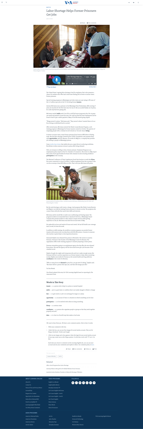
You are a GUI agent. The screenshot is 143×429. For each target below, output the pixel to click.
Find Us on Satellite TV (31, 402)
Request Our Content (31, 393)
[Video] (133, 2)
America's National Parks (32, 416)
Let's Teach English (53, 399)
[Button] (82, 23)
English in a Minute (53, 382)
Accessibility (29, 390)
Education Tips (53, 422)
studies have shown (55, 144)
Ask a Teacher (52, 419)
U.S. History (75, 422)
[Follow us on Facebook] (73, 382)
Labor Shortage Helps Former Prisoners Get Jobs (81, 77)
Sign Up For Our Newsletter (33, 396)
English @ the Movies (54, 385)
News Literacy (52, 402)
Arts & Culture (29, 424)
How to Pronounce (53, 407)
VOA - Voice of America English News (77, 78)
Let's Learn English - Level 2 (56, 396)
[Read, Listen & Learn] (138, 2)
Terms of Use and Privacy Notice (34, 387)
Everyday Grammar (54, 424)
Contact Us (28, 385)
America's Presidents (31, 419)
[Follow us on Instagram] (83, 382)
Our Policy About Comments (33, 407)
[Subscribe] (94, 382)
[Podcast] (90, 382)
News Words (52, 405)
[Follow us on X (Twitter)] (76, 382)
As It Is (48, 7)
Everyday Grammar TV (54, 387)
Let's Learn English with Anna (56, 390)
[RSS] (87, 382)
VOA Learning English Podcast (103, 416)
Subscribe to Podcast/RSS (32, 399)
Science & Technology (77, 419)
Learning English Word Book (33, 405)
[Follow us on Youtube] (80, 382)
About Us (28, 382)
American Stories (30, 422)
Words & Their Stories (77, 424)
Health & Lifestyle (76, 416)
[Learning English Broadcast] (129, 2)
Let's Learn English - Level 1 (56, 393)
